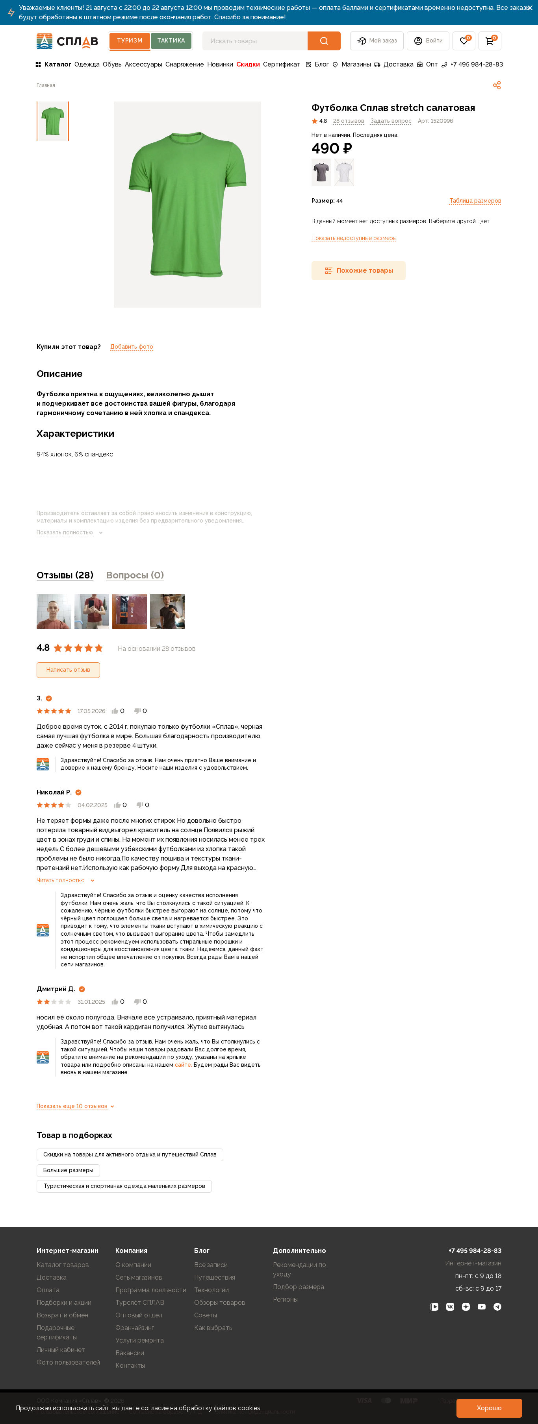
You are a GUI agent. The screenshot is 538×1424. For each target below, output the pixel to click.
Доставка (399, 64)
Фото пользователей (68, 1362)
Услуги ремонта (139, 1340)
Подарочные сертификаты (57, 1332)
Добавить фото (131, 347)
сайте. (183, 1065)
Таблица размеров (475, 201)
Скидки (248, 64)
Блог (322, 64)
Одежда (87, 64)
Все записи (211, 1265)
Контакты (130, 1365)
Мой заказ (383, 40)
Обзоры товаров (219, 1302)
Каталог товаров (63, 1265)
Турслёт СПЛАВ (139, 1302)
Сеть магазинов (138, 1277)
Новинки (220, 64)
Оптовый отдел (138, 1315)
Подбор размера (298, 1287)
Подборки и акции (64, 1302)
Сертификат (282, 64)
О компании (133, 1265)
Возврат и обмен (62, 1315)
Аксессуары (143, 64)
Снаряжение (184, 64)
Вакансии (129, 1353)
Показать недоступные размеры (354, 238)
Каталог (58, 64)
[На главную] (67, 41)
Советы (205, 1315)
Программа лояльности (150, 1290)
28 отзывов (348, 121)
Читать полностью (61, 880)
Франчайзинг (134, 1328)
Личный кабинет (61, 1350)
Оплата (48, 1290)
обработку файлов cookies (219, 1408)
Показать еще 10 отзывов (72, 1106)
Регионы (285, 1299)
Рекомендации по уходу (299, 1269)
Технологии (211, 1290)
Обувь (112, 64)
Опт (432, 64)
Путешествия (214, 1277)
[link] (497, 85)
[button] (464, 40)
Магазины (356, 64)
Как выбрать (213, 1328)
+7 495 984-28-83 (477, 64)
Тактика (171, 40)
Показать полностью (65, 532)
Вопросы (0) (135, 575)
